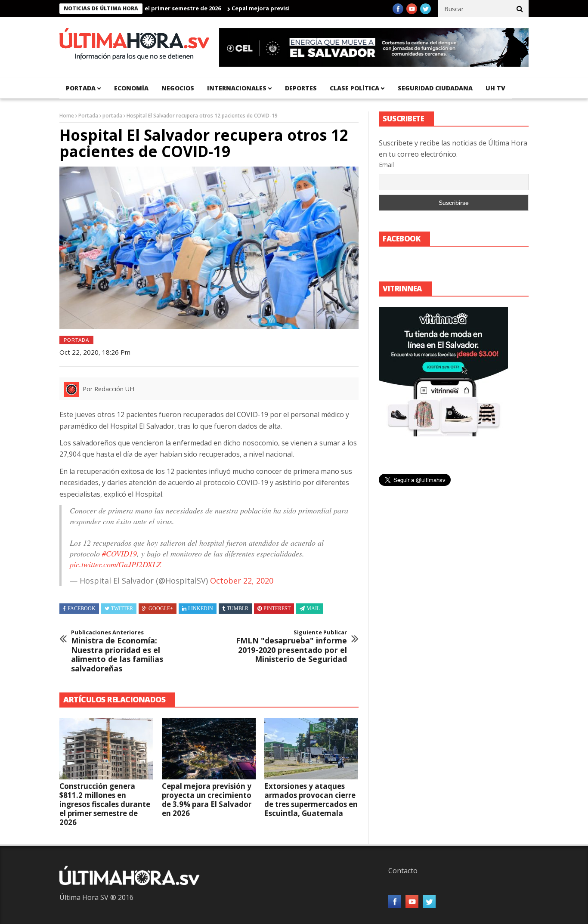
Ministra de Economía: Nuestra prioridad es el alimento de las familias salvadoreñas (117, 651)
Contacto (403, 870)
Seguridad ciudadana (435, 88)
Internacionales (236, 88)
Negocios (177, 88)
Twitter (122, 609)
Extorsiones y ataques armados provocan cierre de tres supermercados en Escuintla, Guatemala (311, 799)
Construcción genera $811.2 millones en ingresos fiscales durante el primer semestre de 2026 (104, 804)
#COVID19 (119, 553)
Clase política (354, 88)
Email (386, 165)
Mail (313, 609)
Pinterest (277, 609)
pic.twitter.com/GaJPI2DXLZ (115, 564)
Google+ (161, 609)
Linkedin (200, 609)
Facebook (82, 609)
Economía (131, 88)
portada (81, 88)
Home (66, 115)
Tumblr (237, 609)
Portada (88, 115)
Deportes (301, 88)
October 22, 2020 (241, 580)
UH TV (495, 88)
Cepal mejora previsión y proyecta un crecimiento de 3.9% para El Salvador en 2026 (206, 799)
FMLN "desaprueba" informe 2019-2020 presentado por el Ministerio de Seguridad (291, 646)
